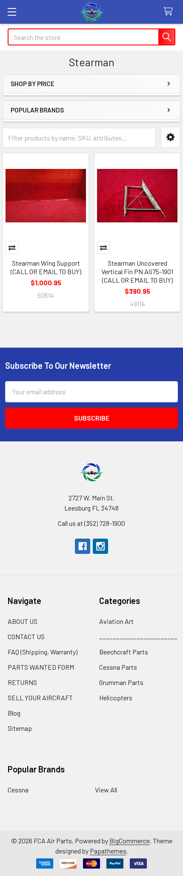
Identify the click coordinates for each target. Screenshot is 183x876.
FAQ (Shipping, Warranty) (42, 652)
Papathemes (108, 851)
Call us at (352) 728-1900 (91, 523)
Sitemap (20, 728)
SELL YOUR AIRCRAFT (40, 698)
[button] (170, 137)
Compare (12, 247)
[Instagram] (100, 546)
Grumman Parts (121, 682)
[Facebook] (82, 546)
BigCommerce (129, 841)
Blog (14, 713)
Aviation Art (116, 621)
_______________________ (138, 636)
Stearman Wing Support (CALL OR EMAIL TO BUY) (46, 267)
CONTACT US (26, 636)
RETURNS (22, 682)
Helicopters (115, 698)
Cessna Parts (118, 667)
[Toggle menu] (11, 11)
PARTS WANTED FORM (41, 667)
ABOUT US (22, 621)
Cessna (18, 790)
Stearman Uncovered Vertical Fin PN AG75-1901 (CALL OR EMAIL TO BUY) (137, 271)
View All (106, 790)
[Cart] (170, 11)
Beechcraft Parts (123, 652)
